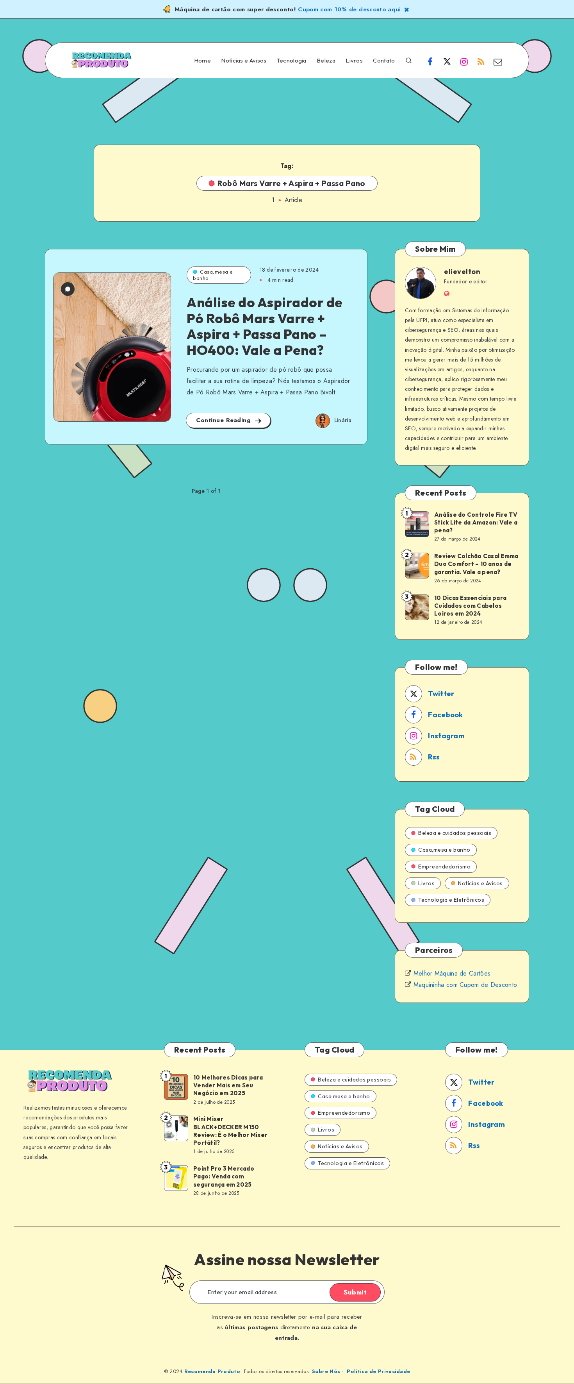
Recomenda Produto (212, 1371)
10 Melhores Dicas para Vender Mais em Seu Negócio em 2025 (228, 1085)
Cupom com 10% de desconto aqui (349, 9)
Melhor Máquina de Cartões (452, 973)
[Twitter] (447, 61)
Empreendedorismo (444, 866)
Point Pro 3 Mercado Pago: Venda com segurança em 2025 (223, 1176)
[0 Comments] (68, 289)
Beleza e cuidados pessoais (454, 832)
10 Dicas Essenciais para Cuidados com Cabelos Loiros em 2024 (470, 606)
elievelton (462, 271)
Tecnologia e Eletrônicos (451, 899)
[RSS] (481, 61)
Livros (354, 60)
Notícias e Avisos (243, 60)
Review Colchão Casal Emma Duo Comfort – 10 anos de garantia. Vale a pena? (476, 564)
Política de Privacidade (378, 1371)
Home (202, 60)
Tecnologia (292, 60)
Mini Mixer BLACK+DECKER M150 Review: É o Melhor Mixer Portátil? (230, 1130)
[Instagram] (464, 61)
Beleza (326, 60)
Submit (355, 1292)
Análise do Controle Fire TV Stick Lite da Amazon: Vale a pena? (475, 522)
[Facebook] (430, 61)
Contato (384, 60)
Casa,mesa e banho (213, 275)
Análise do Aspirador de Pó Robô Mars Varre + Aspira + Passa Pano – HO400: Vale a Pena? (265, 326)
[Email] (497, 61)
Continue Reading (224, 420)
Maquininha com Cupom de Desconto (465, 984)
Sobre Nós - (328, 1371)
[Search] (408, 59)
